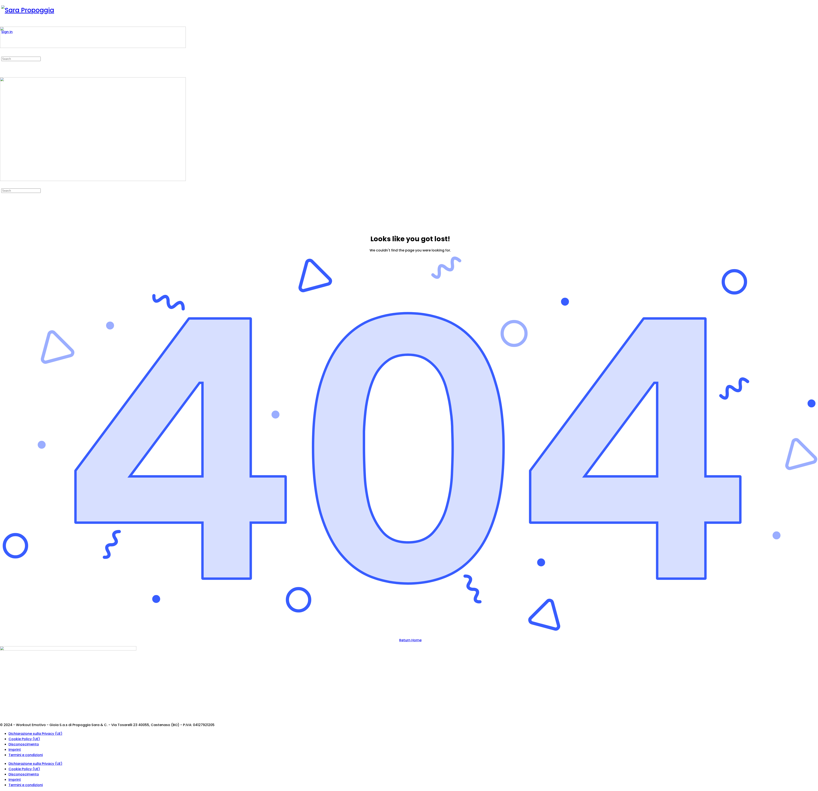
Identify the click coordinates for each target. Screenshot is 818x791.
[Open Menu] (2, 24)
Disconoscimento (24, 744)
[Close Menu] (2, 185)
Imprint (15, 749)
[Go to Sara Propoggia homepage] (27, 10)
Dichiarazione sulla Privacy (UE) (35, 733)
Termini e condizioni (26, 754)
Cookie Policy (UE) (24, 738)
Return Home (410, 640)
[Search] (2, 53)
